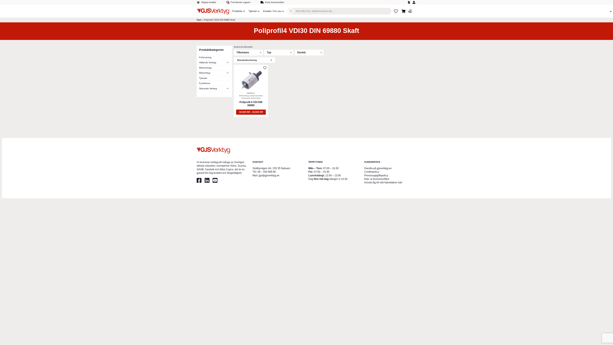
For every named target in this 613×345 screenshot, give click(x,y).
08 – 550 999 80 (266, 171)
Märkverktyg (205, 67)
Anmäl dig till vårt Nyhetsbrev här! (383, 182)
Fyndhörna (204, 83)
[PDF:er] (409, 2)
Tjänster (203, 78)
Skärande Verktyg (208, 88)
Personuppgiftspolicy (376, 175)
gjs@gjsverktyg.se (269, 175)
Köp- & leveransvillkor (376, 179)
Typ (269, 52)
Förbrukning (205, 57)
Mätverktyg (204, 73)
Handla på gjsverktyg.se (378, 168)
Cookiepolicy (371, 171)
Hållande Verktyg (207, 62)
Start (199, 20)
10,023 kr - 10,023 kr (251, 112)
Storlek (301, 52)
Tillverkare (242, 52)
